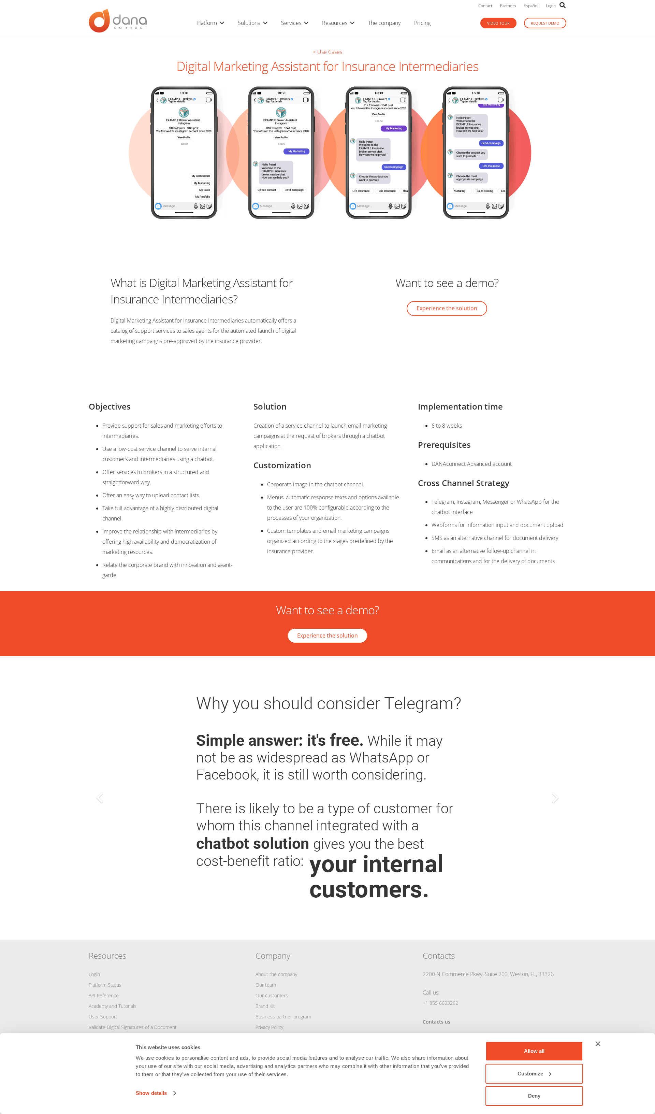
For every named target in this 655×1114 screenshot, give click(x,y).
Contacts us (436, 1021)
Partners (508, 6)
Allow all (534, 1051)
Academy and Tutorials (112, 1006)
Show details (151, 1093)
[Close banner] (598, 1043)
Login (551, 6)
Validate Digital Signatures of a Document (133, 1027)
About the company (276, 974)
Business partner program (283, 1016)
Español (531, 6)
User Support (103, 1016)
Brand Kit (265, 1006)
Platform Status (105, 985)
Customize (530, 1073)
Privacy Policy (269, 1027)
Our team (266, 985)
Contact (485, 6)
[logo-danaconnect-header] (118, 23)
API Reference (104, 995)
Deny (534, 1096)
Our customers (272, 995)
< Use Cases (327, 52)
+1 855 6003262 (440, 1003)
